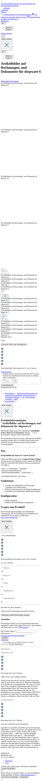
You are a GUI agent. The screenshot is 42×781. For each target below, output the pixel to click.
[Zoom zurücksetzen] (5, 296)
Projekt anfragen (6, 33)
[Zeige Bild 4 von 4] (8, 273)
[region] (21, 209)
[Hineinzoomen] (8, 296)
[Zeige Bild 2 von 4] (4, 273)
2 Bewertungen (6, 372)
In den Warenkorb (7, 385)
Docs (7, 763)
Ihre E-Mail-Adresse (8, 631)
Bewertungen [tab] (10, 401)
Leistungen (4, 10)
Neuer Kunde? (24, 627)
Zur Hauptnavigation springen (18, 5)
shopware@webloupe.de (9, 517)
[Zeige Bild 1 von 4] (2, 273)
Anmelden (5, 638)
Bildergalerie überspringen (10, 81)
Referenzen (5, 21)
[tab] (21, 396)
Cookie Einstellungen (8, 768)
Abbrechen (4, 640)
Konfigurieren (24, 777)
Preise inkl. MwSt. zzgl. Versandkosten (14, 344)
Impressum (9, 761)
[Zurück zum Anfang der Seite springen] (2, 771)
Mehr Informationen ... (28, 775)
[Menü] (3, 36)
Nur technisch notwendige (10, 777)
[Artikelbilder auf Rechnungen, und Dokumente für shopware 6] (21, 84)
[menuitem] (16, 14)
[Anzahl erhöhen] (15, 381)
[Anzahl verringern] (5, 381)
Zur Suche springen (26, 4)
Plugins (3, 12)
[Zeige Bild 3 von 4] (6, 273)
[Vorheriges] (3, 270)
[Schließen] (2, 293)
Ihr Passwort (6, 633)
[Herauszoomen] (2, 296)
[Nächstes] (6, 271)
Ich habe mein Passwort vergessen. (13, 636)
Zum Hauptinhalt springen (10, 4)
